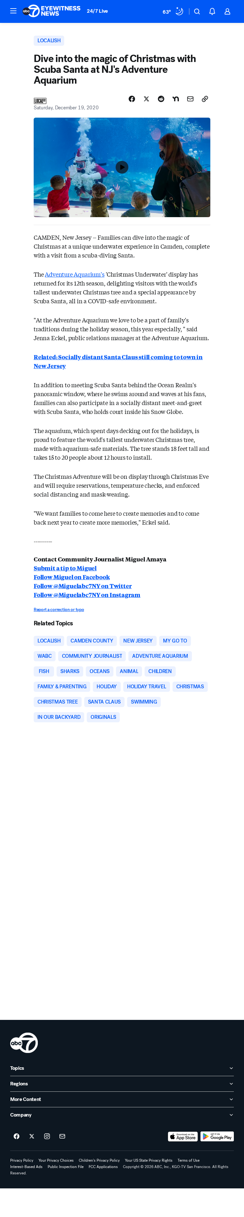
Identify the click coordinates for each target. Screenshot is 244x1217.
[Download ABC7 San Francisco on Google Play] (217, 1136)
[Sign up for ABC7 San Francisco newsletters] (62, 1136)
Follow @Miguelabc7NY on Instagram (87, 594)
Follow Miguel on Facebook (72, 577)
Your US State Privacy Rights (149, 1160)
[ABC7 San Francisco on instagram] (47, 1136)
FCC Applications (103, 1167)
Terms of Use (189, 1160)
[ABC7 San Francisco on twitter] (31, 1136)
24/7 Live (97, 11)
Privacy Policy (21, 1160)
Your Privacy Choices (56, 1160)
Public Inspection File (66, 1167)
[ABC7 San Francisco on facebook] (16, 1136)
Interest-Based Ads (26, 1167)
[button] (13, 10)
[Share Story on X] (146, 98)
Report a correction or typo (59, 610)
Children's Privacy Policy (99, 1160)
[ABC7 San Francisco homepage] (51, 11)
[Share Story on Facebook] (131, 98)
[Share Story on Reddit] (161, 98)
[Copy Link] (205, 98)
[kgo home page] (24, 1043)
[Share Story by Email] (190, 98)
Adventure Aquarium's (74, 274)
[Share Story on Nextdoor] (175, 98)
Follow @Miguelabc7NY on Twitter (83, 585)
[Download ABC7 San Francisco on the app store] (183, 1136)
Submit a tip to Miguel (65, 568)
